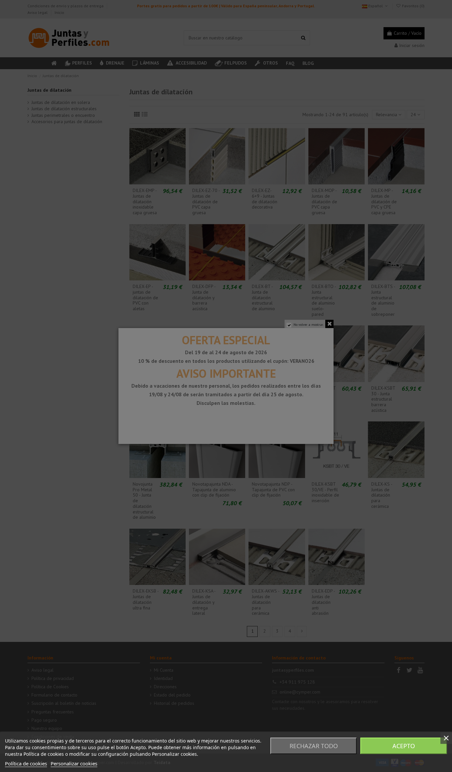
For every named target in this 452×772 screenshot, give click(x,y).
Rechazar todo (314, 746)
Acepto (403, 746)
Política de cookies (26, 763)
